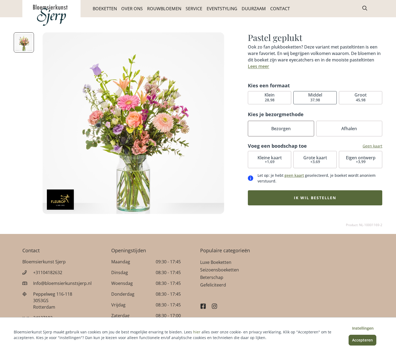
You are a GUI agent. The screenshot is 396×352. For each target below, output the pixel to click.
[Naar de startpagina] (51, 15)
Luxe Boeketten (215, 262)
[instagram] (214, 303)
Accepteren (362, 340)
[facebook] (203, 303)
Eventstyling (222, 9)
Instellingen (363, 328)
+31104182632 (47, 272)
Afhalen (349, 129)
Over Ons (132, 9)
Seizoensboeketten (219, 270)
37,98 (315, 97)
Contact (280, 9)
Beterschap (211, 277)
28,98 (270, 97)
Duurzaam (254, 9)
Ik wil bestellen (315, 197)
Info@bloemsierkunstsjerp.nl (62, 283)
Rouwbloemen (164, 9)
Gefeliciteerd (213, 285)
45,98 (361, 97)
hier (196, 331)
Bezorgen (281, 129)
